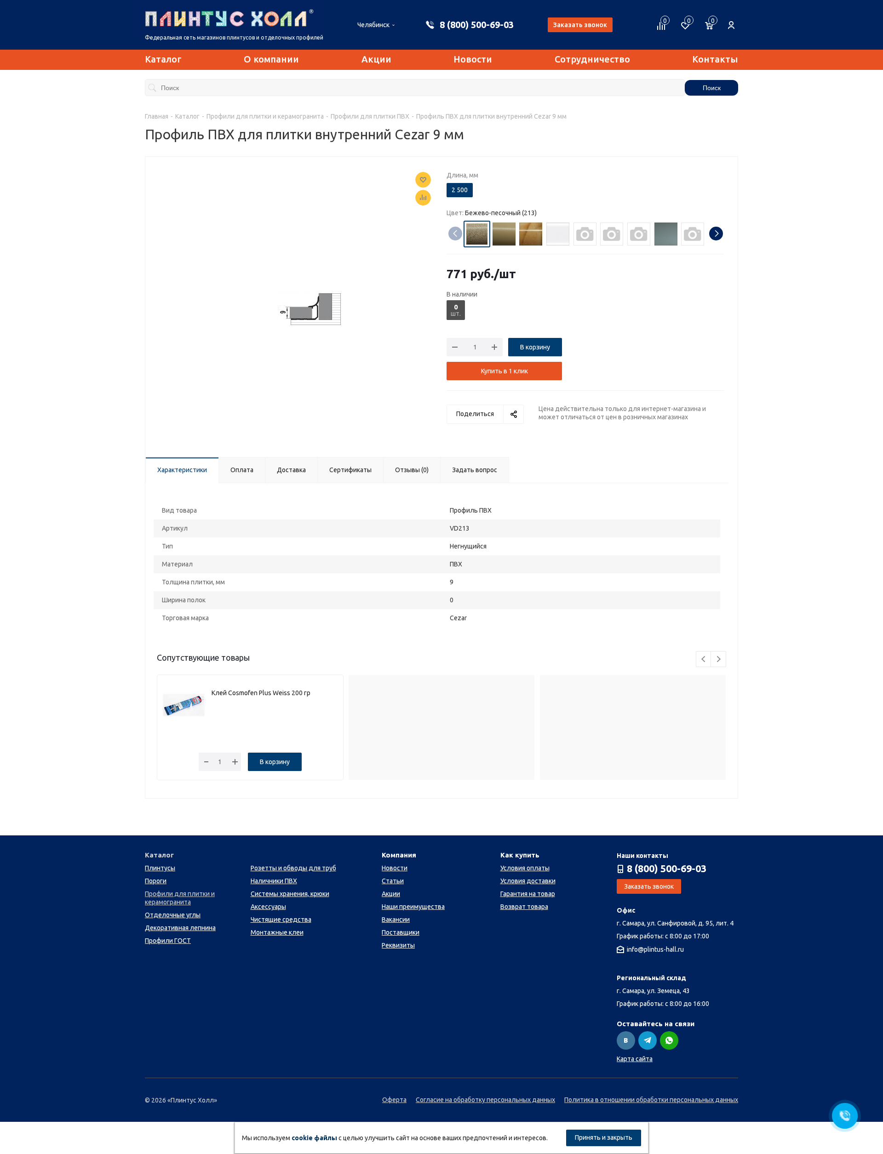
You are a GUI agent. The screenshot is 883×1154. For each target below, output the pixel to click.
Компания (399, 855)
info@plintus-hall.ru (655, 950)
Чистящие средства (281, 919)
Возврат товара (524, 906)
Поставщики (400, 932)
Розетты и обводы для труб (293, 868)
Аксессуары (268, 906)
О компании (271, 59)
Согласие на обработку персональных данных (485, 1099)
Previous (703, 659)
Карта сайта (635, 1059)
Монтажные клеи (277, 932)
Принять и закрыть (603, 1137)
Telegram (647, 1040)
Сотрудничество (592, 59)
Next (718, 659)
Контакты (715, 59)
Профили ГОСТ (168, 940)
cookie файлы (314, 1138)
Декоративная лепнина (180, 927)
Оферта (394, 1099)
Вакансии (396, 919)
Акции (376, 59)
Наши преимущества (413, 906)
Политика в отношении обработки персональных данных (651, 1099)
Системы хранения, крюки (290, 893)
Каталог (163, 59)
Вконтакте (626, 1040)
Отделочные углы (173, 915)
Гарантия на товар (527, 893)
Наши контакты (642, 855)
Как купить (519, 855)
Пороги (155, 881)
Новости (472, 59)
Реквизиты (398, 945)
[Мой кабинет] (731, 20)
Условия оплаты (525, 868)
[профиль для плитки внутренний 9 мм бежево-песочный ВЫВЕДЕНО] (310, 307)
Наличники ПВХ (274, 881)
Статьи (393, 881)
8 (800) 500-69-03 (477, 24)
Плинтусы (160, 868)
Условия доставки (528, 881)
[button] (716, 233)
